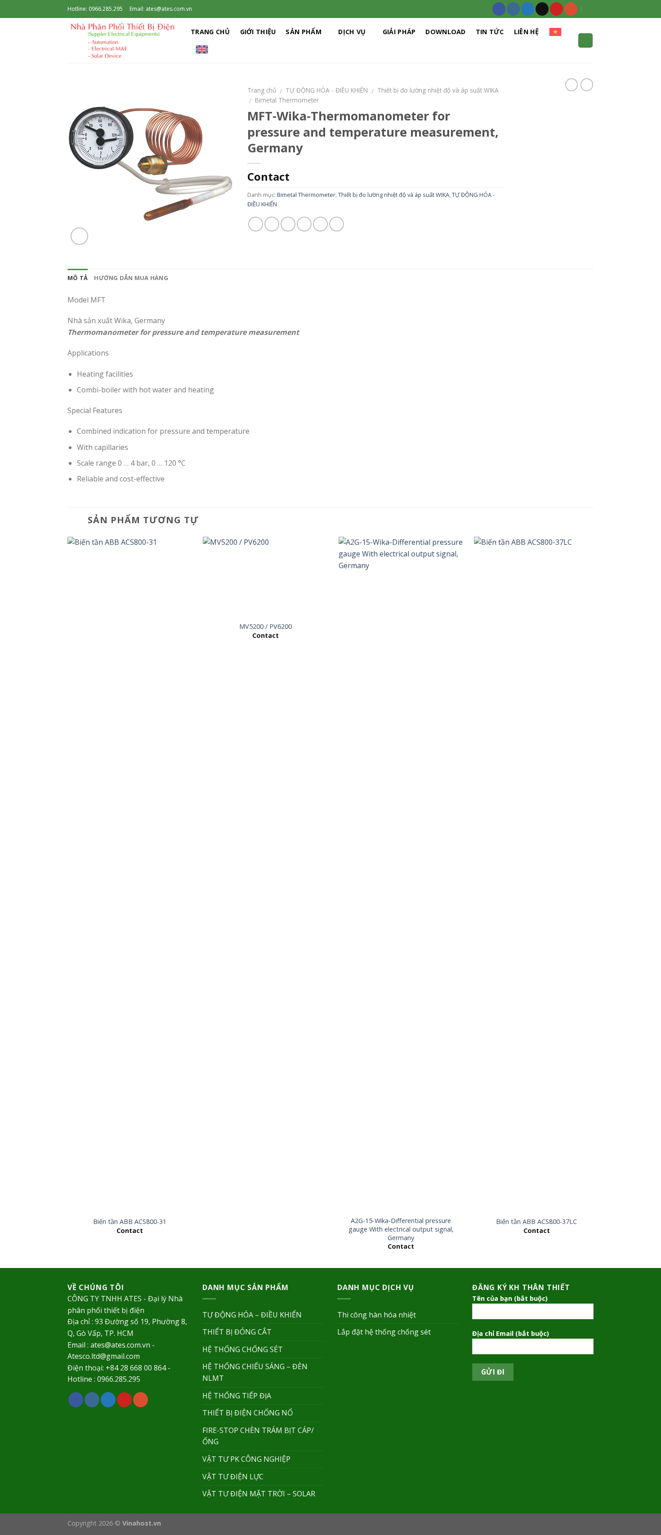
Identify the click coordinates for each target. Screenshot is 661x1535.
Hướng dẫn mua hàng (131, 278)
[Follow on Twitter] (527, 9)
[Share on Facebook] (255, 224)
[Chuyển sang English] (202, 49)
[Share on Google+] (320, 224)
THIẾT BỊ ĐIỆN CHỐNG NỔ (247, 1413)
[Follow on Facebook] (498, 9)
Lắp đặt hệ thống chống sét (384, 1332)
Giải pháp (399, 31)
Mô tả (77, 278)
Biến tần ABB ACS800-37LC (536, 1222)
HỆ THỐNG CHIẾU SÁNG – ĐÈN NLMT (255, 1372)
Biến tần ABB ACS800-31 (129, 1222)
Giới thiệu (258, 31)
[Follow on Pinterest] (556, 9)
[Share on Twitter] (271, 224)
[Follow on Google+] (570, 9)
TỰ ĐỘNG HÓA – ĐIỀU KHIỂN (252, 1315)
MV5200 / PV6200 (265, 627)
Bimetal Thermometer (287, 100)
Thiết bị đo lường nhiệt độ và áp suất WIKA (438, 90)
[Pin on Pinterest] (304, 224)
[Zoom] (79, 236)
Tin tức (490, 31)
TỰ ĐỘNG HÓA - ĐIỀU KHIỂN (327, 90)
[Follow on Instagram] (513, 9)
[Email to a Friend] (288, 224)
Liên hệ (526, 31)
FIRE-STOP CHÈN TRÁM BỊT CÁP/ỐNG (258, 1436)
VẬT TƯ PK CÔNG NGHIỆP (246, 1459)
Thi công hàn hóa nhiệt (376, 1315)
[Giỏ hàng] (585, 40)
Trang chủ (210, 31)
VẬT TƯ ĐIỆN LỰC (233, 1477)
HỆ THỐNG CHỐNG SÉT (242, 1349)
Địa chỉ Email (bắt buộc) (510, 1333)
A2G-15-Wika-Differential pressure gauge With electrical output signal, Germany (401, 1229)
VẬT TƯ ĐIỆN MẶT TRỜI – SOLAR (258, 1494)
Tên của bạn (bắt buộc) (510, 1298)
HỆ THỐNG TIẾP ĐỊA (236, 1396)
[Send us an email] (542, 9)
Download (445, 31)
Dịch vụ (352, 31)
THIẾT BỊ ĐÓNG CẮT (237, 1332)
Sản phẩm (303, 31)
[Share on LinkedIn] (336, 224)
